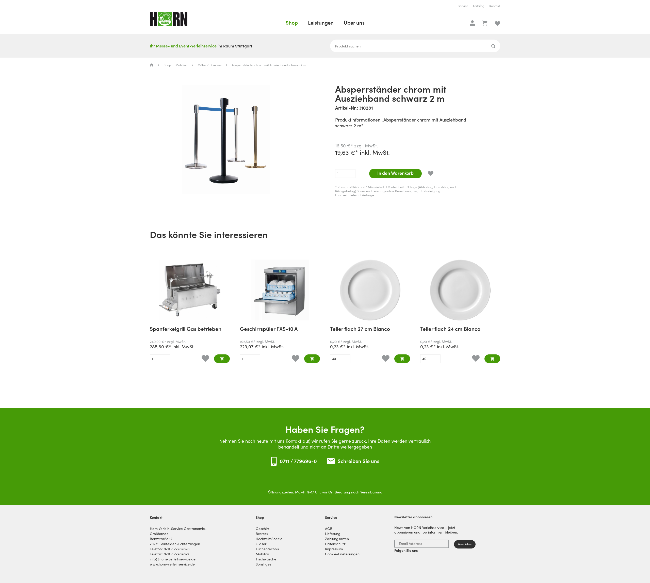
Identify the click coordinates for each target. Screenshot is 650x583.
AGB (328, 528)
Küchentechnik (267, 549)
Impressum (334, 549)
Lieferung (332, 533)
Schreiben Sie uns (358, 461)
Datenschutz (335, 544)
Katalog (478, 6)
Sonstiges (263, 564)
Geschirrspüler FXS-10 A (269, 329)
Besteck (262, 533)
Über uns (354, 23)
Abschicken (465, 544)
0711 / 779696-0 (298, 461)
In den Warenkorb (395, 173)
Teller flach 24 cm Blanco (450, 329)
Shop (292, 23)
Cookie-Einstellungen (342, 554)
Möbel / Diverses (209, 65)
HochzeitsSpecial (269, 539)
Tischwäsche (266, 559)
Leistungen (321, 23)
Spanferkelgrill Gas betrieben (185, 329)
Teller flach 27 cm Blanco (360, 329)
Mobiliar (181, 65)
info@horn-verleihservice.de (173, 559)
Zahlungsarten (337, 539)
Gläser (261, 544)
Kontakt (494, 6)
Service (463, 6)
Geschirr (262, 528)
